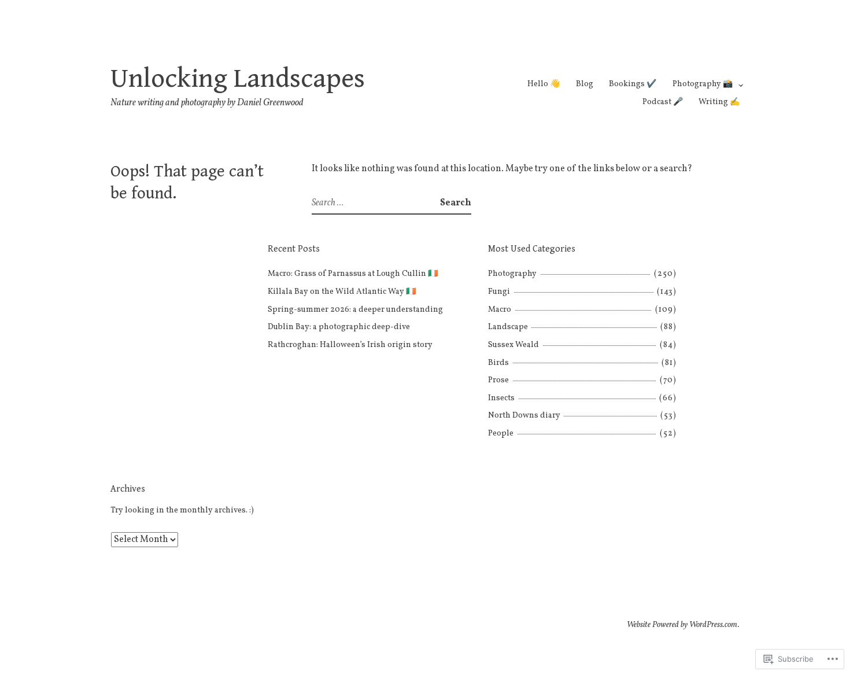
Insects (501, 398)
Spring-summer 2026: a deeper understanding (355, 309)
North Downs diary (524, 415)
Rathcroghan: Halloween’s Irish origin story (350, 345)
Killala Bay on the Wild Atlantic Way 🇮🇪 (342, 291)
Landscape (508, 327)
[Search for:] (376, 203)
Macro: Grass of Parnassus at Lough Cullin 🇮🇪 (353, 273)
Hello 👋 (543, 84)
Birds (498, 362)
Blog (584, 84)
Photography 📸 (702, 84)
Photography (512, 273)
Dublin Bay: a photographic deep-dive (339, 327)
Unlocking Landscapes (237, 78)
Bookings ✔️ (632, 84)
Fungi (499, 291)
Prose (498, 380)
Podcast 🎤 (662, 102)
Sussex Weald (513, 345)
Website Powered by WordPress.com (682, 624)
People (500, 433)
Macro (499, 309)
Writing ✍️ (719, 102)
